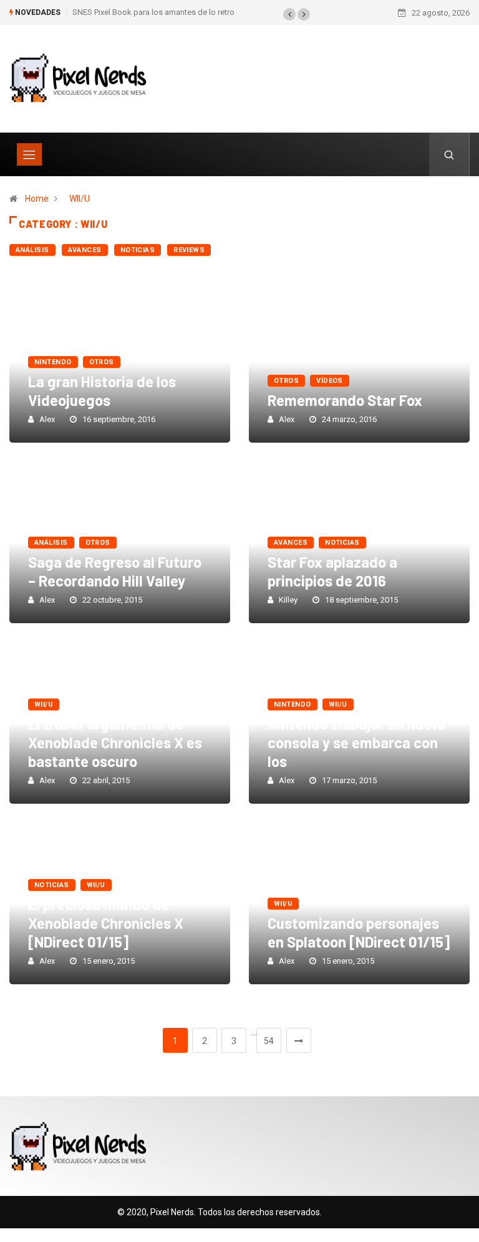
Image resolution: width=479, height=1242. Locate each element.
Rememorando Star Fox (345, 400)
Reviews (189, 250)
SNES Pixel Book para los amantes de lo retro (153, 12)
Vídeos (329, 381)
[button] (289, 14)
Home (37, 199)
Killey (288, 600)
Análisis (32, 250)
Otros (101, 362)
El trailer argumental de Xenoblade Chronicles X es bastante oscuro (115, 742)
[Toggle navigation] (29, 154)
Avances (85, 250)
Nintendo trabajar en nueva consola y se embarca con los (357, 742)
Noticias (137, 250)
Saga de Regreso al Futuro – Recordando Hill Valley (114, 571)
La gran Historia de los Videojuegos (102, 390)
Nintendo (53, 362)
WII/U (79, 199)
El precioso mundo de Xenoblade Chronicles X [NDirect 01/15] (105, 923)
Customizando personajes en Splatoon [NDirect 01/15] (359, 932)
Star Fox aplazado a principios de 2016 (332, 571)
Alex (47, 419)
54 (269, 1041)
